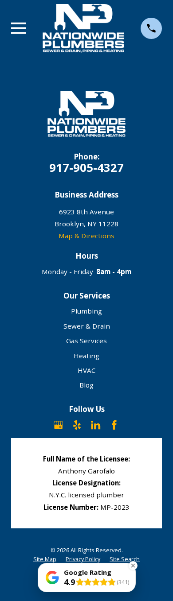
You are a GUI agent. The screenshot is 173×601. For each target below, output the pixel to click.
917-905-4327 (86, 167)
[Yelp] (77, 425)
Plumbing (86, 310)
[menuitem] (44, 559)
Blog (86, 384)
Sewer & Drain (86, 326)
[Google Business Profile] (58, 425)
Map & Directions (86, 235)
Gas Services (86, 340)
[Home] (83, 28)
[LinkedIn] (95, 425)
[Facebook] (114, 425)
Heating (86, 355)
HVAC (86, 370)
